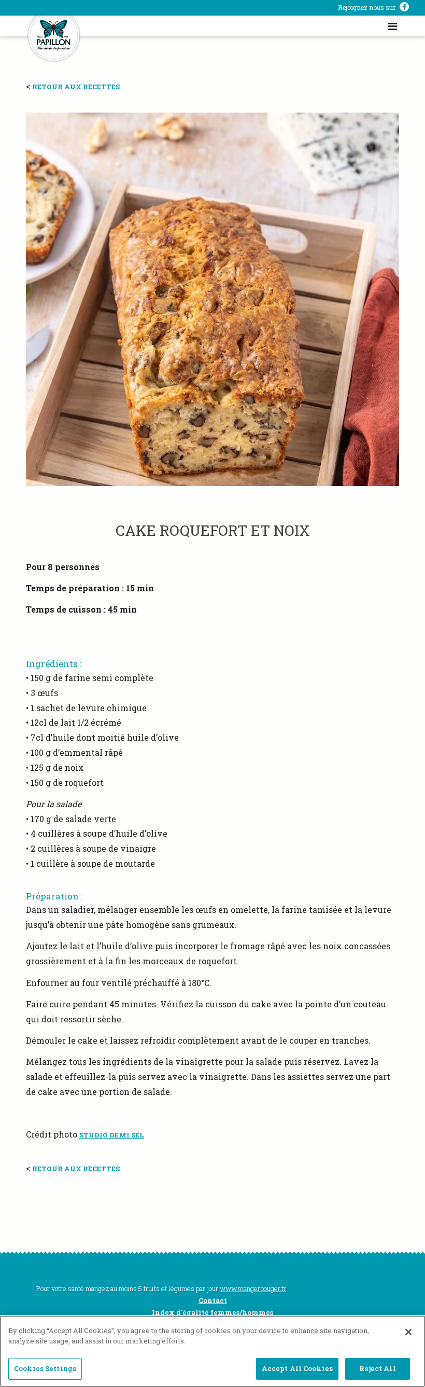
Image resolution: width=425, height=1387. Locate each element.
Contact (213, 1300)
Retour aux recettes (76, 86)
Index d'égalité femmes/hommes (212, 1312)
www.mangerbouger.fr (253, 1288)
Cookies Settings (45, 1368)
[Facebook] (404, 8)
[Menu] (392, 26)
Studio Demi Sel (111, 1135)
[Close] (408, 1332)
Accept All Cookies (297, 1368)
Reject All (377, 1368)
